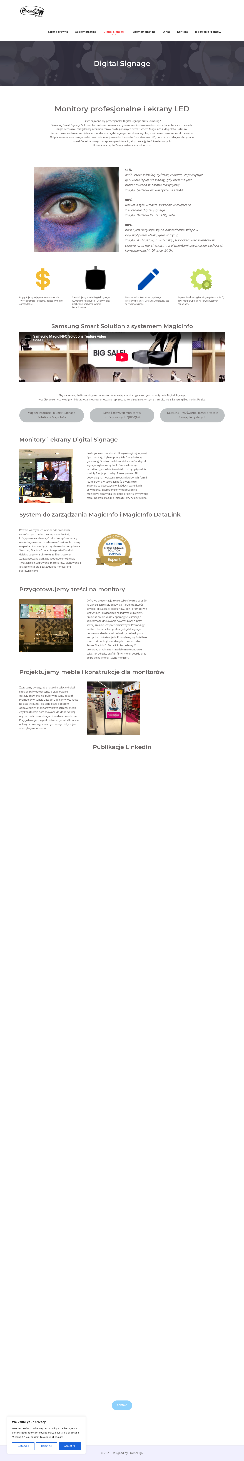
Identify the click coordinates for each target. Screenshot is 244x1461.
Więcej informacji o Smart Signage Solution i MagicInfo (51, 415)
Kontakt (122, 1405)
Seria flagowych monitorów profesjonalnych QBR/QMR (122, 415)
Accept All (69, 1446)
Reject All (46, 1446)
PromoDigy (135, 1453)
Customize (23, 1446)
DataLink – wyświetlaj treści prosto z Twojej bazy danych (192, 415)
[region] (46, 1435)
